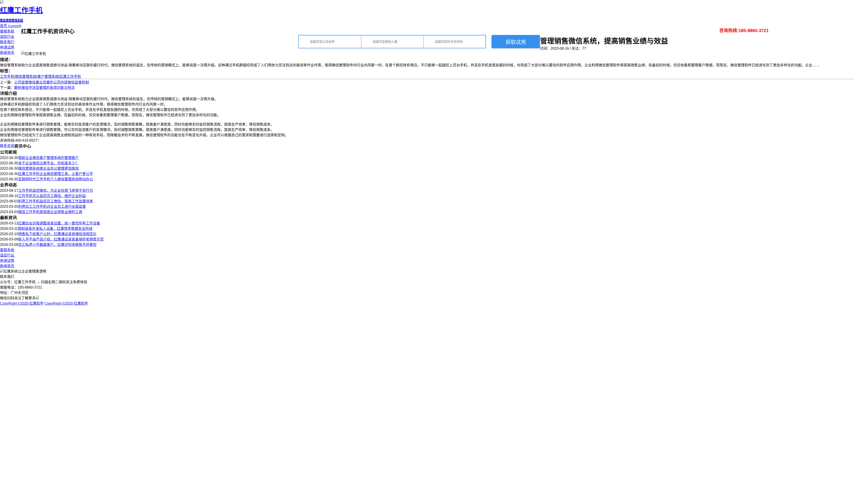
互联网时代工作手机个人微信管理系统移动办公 (55, 179)
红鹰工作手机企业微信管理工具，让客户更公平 (55, 174)
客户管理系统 (48, 76)
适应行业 (7, 37)
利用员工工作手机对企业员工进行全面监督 (52, 206)
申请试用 (7, 47)
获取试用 (516, 42)
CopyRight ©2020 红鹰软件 (22, 303)
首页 (10, 26)
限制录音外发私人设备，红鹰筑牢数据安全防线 (55, 228)
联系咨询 (7, 146)
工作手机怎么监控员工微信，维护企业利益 (52, 196)
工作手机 (7, 76)
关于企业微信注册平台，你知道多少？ (48, 163)
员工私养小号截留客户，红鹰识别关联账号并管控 (57, 245)
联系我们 (7, 42)
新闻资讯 (7, 53)
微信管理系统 (25, 76)
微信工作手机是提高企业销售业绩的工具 (50, 212)
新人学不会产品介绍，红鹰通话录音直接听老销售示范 (61, 239)
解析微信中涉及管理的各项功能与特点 (44, 88)
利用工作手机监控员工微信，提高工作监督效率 (55, 201)
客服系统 (7, 31)
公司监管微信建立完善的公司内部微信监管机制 (51, 82)
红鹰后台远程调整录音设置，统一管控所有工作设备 (59, 223)
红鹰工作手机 (70, 76)
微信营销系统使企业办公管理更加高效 (48, 168)
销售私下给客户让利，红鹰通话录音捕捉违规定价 (57, 234)
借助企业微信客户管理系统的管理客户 (48, 158)
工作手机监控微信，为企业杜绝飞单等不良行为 (55, 190)
